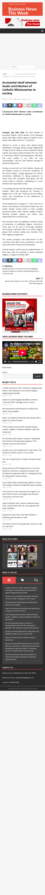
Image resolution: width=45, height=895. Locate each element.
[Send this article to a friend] (24, 105)
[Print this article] (29, 105)
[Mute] (36, 361)
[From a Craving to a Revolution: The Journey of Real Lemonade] (22, 556)
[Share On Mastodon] (39, 105)
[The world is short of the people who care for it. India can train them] (12, 556)
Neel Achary (6, 367)
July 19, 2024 (8, 99)
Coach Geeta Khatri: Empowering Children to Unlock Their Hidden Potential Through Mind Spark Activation (20, 656)
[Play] (5, 361)
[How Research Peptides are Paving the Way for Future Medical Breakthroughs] (32, 556)
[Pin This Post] (19, 105)
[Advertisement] (22, 49)
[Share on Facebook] (4, 105)
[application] (22, 352)
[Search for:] (22, 67)
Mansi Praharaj (21, 99)
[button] (41, 31)
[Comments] (36, 580)
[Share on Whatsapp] (34, 105)
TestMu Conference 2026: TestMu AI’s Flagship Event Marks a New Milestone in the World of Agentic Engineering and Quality (22, 390)
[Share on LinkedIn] (14, 105)
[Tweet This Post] (9, 105)
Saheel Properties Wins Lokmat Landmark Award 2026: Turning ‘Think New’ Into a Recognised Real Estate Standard (20, 505)
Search (4, 372)
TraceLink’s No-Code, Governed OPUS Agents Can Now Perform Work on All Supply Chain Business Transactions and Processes (21, 494)
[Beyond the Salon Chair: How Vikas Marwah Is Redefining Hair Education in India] (32, 548)
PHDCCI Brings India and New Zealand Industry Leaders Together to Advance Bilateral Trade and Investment (20, 429)
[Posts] (9, 580)
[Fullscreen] (40, 361)
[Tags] (22, 580)
